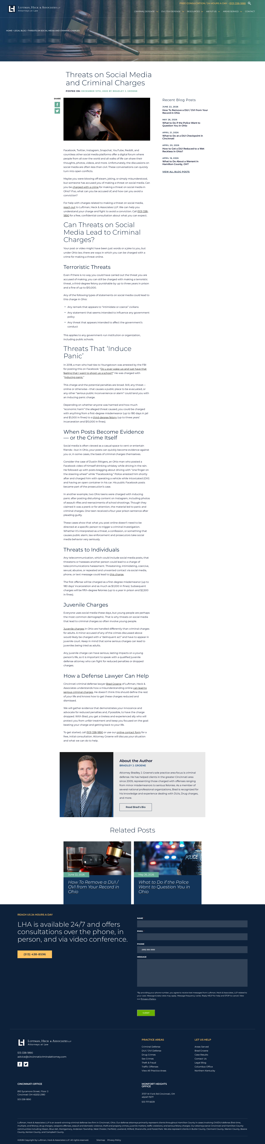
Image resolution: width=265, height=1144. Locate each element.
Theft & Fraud (149, 1063)
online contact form (129, 732)
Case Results (201, 1055)
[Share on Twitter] (57, 111)
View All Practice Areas (154, 1071)
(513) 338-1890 (237, 3)
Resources (193, 11)
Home (9, 30)
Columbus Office (204, 1067)
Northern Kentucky (205, 1071)
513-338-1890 (25, 1052)
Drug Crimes (149, 1055)
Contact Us (201, 1059)
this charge (117, 574)
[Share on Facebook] (57, 105)
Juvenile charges (73, 628)
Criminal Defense (144, 11)
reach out (69, 207)
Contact (250, 11)
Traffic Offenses (150, 1067)
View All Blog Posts (176, 171)
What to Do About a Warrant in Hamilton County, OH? (180, 163)
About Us (211, 11)
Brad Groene (113, 683)
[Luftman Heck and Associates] (34, 9)
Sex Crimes (148, 1059)
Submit (146, 1013)
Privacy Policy (148, 999)
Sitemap (100, 1140)
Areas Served (231, 11)
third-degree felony (105, 417)
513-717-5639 (148, 1101)
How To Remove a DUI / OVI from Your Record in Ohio (185, 111)
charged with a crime (86, 187)
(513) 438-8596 (35, 954)
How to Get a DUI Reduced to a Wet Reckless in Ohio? (183, 150)
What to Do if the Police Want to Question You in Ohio (181, 124)
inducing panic (73, 377)
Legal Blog (20, 30)
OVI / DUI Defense (171, 11)
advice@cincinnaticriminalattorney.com (41, 1056)
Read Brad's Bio (136, 807)
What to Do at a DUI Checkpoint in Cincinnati (182, 137)
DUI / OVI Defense (151, 1051)
